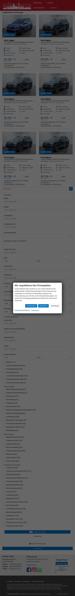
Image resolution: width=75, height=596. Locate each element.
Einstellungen (55, 306)
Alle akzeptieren (31, 306)
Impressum (35, 310)
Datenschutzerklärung (22, 310)
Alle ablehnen (43, 306)
